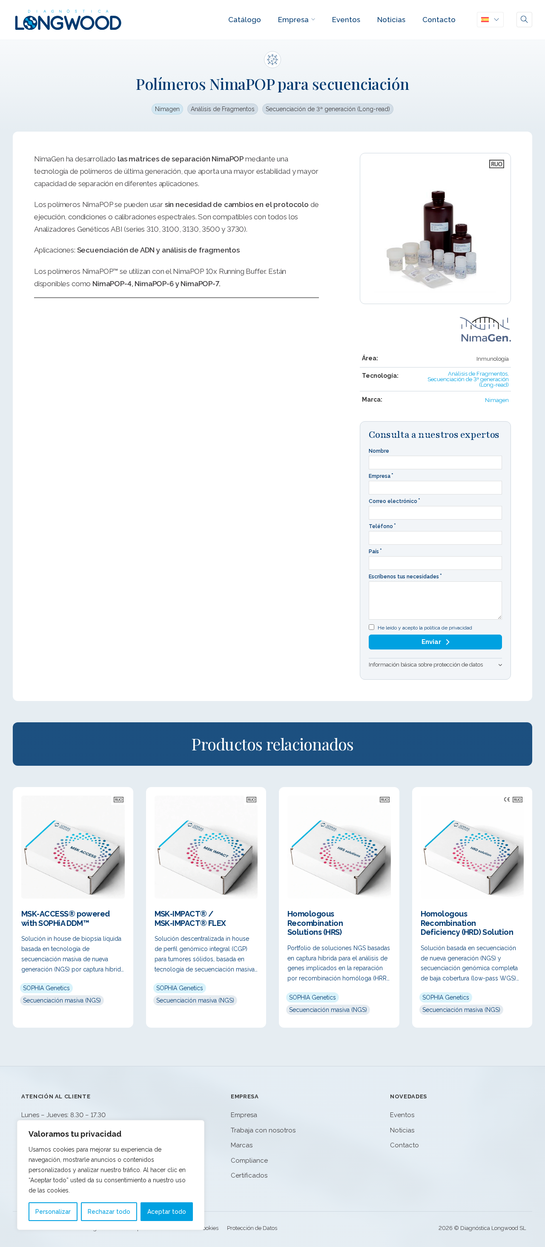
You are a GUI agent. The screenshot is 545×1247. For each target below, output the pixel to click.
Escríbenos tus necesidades (404, 576)
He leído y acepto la (425, 627)
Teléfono (381, 526)
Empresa (293, 19)
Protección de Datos (252, 1228)
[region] (110, 1175)
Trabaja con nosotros (263, 1130)
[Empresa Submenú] (313, 19)
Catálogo (244, 19)
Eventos (346, 19)
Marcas (241, 1145)
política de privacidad (448, 628)
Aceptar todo (166, 1211)
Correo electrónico (393, 501)
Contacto (439, 19)
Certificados (249, 1175)
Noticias (391, 19)
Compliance (249, 1160)
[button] (435, 664)
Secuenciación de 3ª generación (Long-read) (328, 109)
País (374, 551)
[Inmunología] (272, 59)
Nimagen (167, 109)
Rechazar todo (109, 1211)
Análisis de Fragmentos (223, 109)
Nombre (379, 451)
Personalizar (53, 1211)
